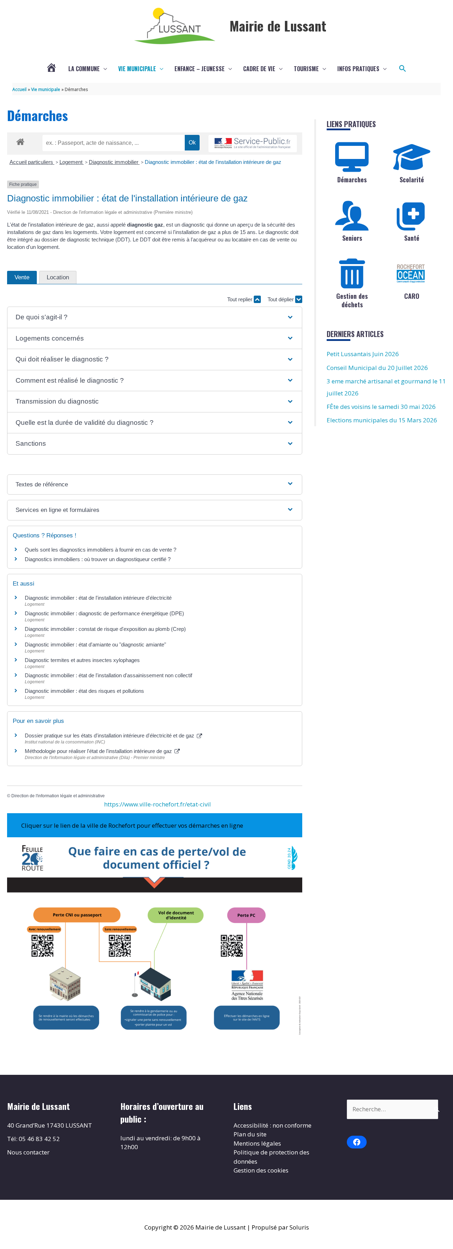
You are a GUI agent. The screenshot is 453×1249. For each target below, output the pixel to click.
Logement (71, 162)
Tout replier (240, 299)
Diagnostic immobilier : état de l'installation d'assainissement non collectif (108, 675)
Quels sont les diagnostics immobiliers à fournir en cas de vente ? (100, 550)
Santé (411, 238)
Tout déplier (281, 299)
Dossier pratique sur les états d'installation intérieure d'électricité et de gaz (110, 735)
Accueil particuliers (32, 162)
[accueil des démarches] (20, 140)
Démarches (352, 179)
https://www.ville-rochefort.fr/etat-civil (157, 804)
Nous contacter (28, 1152)
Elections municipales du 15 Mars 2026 (382, 420)
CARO (411, 296)
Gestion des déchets (352, 300)
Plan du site (250, 1134)
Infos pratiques (358, 68)
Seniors (352, 238)
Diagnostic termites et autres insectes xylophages (82, 660)
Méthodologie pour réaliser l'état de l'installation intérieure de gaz (99, 751)
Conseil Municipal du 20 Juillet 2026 (377, 368)
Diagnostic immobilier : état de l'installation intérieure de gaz (213, 162)
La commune (84, 68)
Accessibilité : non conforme (272, 1125)
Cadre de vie (259, 68)
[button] (402, 68)
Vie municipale (137, 68)
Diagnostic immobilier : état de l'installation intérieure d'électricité (98, 598)
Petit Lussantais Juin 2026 (363, 354)
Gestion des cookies (261, 1170)
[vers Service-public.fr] (252, 143)
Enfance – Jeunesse (199, 68)
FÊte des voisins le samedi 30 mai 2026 (381, 407)
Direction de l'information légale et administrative (58, 795)
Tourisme (306, 68)
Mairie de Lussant (278, 25)
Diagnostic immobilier (114, 162)
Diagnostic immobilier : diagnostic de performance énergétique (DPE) (104, 613)
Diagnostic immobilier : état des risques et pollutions (84, 691)
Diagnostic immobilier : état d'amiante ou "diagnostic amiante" (95, 644)
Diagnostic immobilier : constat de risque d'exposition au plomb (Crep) (105, 629)
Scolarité (412, 179)
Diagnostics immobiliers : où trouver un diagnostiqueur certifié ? (98, 559)
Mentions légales (257, 1143)
